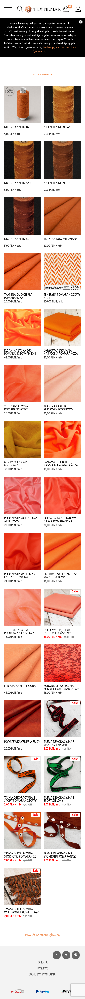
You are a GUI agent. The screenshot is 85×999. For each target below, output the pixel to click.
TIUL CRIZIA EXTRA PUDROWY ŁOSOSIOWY (19, 632)
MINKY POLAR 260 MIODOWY (16, 464)
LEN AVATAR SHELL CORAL (20, 686)
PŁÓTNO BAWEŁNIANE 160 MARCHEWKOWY (60, 576)
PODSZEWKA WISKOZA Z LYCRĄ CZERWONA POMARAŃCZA (19, 577)
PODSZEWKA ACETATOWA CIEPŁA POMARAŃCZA (60, 520)
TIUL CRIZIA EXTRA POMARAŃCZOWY (16, 408)
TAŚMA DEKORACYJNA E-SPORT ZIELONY (59, 799)
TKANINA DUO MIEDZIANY (61, 239)
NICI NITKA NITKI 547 (17, 183)
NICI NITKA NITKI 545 (57, 127)
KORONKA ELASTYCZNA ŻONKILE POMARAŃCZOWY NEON (61, 689)
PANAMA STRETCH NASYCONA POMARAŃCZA (61, 464)
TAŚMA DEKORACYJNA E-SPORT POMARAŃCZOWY (20, 799)
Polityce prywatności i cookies (59, 47)
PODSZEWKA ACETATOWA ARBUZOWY (20, 520)
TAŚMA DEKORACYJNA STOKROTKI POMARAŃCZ (20, 855)
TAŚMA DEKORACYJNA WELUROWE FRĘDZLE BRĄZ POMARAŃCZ (21, 912)
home (36, 74)
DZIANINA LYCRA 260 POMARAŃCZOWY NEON (20, 352)
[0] (68, 11)
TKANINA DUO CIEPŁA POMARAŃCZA (18, 296)
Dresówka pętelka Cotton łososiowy (57, 632)
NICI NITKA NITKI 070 (17, 127)
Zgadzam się (39, 51)
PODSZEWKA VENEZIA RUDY (22, 742)
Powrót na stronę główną (42, 935)
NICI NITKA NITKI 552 (17, 239)
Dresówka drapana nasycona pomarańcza (61, 352)
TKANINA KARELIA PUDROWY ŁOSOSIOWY (58, 408)
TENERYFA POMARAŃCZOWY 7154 (62, 296)
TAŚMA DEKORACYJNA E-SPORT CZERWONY (59, 743)
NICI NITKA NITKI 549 (57, 183)
